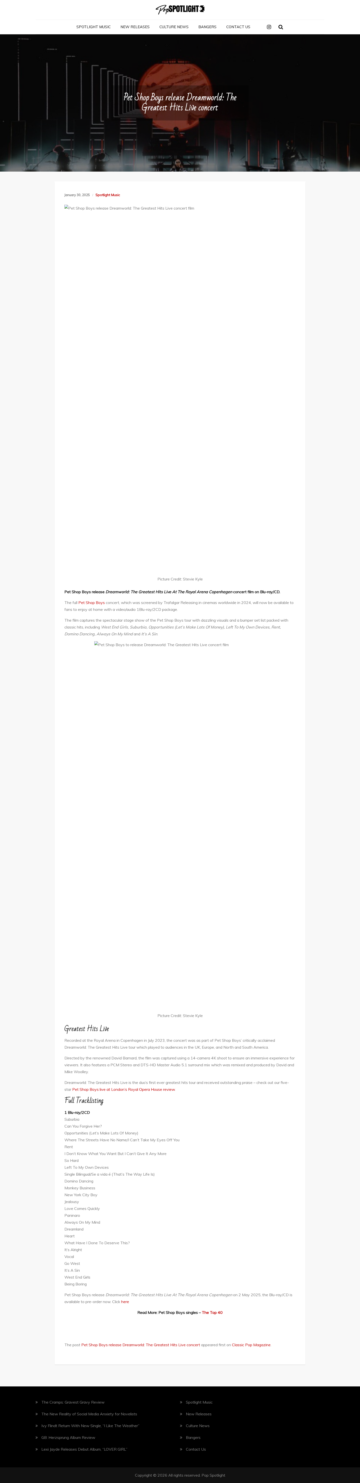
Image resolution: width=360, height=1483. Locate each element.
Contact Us (238, 27)
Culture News (174, 27)
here (125, 1301)
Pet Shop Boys (91, 602)
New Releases (135, 27)
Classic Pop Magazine (251, 1344)
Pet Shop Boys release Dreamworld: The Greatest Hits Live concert (140, 1344)
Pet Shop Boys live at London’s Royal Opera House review (123, 1089)
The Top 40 (212, 1312)
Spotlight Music (93, 27)
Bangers (207, 27)
